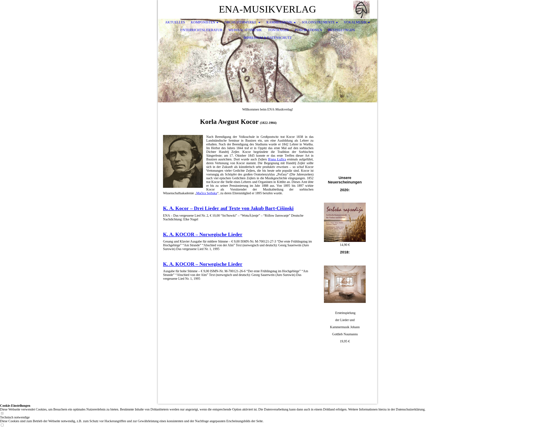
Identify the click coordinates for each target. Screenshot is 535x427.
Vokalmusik (355, 22)
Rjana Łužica (277, 159)
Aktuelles (175, 22)
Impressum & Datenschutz (267, 37)
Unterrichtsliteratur (201, 30)
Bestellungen (341, 30)
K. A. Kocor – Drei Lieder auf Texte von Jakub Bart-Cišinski (228, 208)
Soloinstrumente (318, 22)
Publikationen (308, 30)
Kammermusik (279, 22)
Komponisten (203, 22)
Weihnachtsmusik (245, 30)
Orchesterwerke (240, 22)
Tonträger (278, 30)
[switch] (2, 413)
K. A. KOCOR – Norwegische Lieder (202, 234)
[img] (361, 9)
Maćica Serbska (206, 193)
